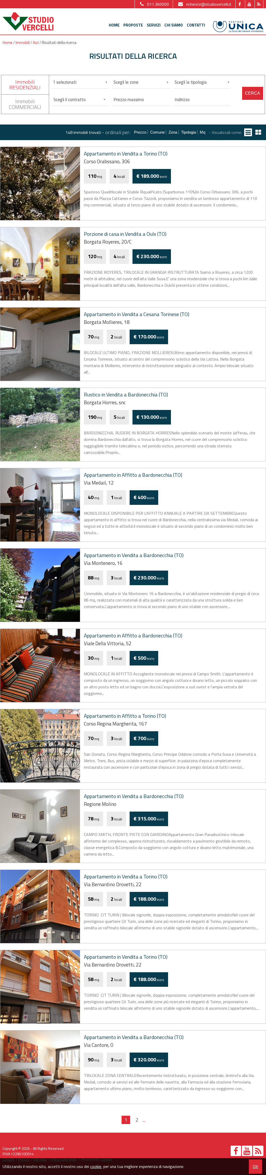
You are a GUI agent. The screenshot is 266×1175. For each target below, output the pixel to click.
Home (114, 25)
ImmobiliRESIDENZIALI (25, 85)
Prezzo (140, 132)
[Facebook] (239, 4)
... (144, 1120)
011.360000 (158, 4)
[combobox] (80, 99)
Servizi (154, 25)
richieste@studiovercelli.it (208, 4)
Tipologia (188, 132)
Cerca (252, 93)
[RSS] (259, 4)
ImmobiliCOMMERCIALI (25, 104)
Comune (157, 132)
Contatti (196, 25)
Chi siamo (173, 25)
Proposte (133, 25)
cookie (95, 1166)
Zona (173, 132)
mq (202, 132)
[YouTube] (249, 4)
